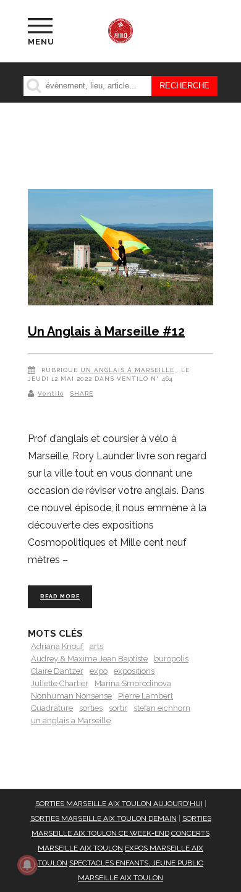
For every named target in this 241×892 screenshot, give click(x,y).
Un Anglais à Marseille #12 (106, 331)
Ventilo (51, 393)
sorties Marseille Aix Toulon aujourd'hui (119, 803)
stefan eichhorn (161, 708)
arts (96, 646)
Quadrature (52, 708)
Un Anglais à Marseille (127, 370)
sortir (118, 708)
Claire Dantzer (57, 671)
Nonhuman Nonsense (71, 695)
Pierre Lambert (145, 695)
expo (99, 671)
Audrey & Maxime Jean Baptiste (89, 658)
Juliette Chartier (59, 683)
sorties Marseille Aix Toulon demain (103, 818)
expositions (134, 671)
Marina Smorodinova (133, 683)
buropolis (171, 658)
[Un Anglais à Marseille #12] (120, 249)
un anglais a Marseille (71, 720)
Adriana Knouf (57, 646)
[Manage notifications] (27, 865)
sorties (91, 708)
